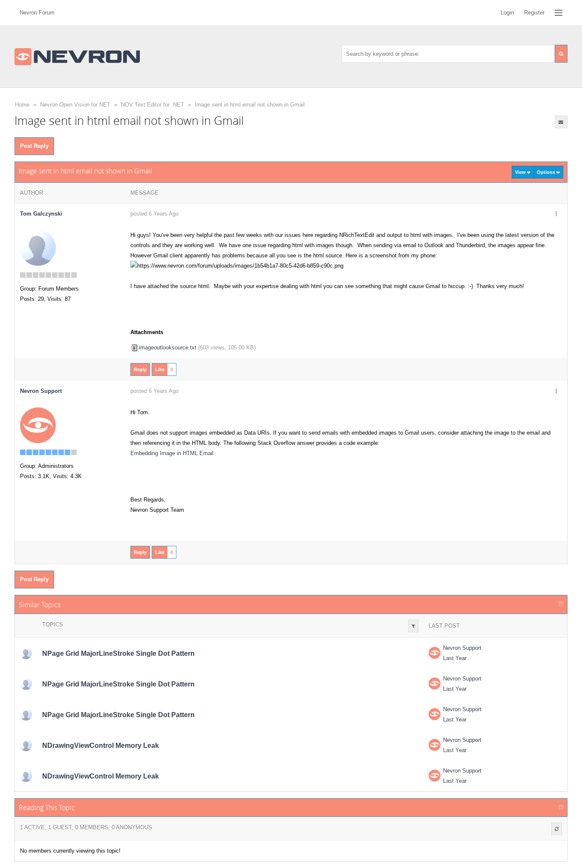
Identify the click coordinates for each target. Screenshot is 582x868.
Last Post (444, 626)
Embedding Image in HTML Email (171, 453)
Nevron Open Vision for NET (75, 104)
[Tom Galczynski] (38, 248)
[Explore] (559, 13)
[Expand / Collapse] (561, 604)
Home (22, 104)
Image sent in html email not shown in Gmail (250, 104)
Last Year (455, 658)
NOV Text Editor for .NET (152, 104)
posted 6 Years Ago (154, 214)
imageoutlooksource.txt (167, 347)
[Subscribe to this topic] (561, 121)
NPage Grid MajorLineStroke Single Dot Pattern (118, 653)
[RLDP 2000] (26, 653)
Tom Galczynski (41, 214)
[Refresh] (556, 828)
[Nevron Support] (38, 425)
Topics (52, 624)
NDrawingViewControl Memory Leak (100, 745)
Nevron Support (462, 648)
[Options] (556, 214)
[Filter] (413, 626)
